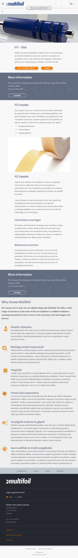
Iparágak (9, 530)
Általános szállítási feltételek (45, 549)
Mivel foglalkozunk (13, 535)
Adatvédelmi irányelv (31, 549)
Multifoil (9, 540)
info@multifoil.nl (11, 522)
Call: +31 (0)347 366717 (26, 68)
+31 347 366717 (14, 519)
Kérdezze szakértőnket (39, 7)
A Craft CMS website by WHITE (39, 555)
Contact (47, 68)
